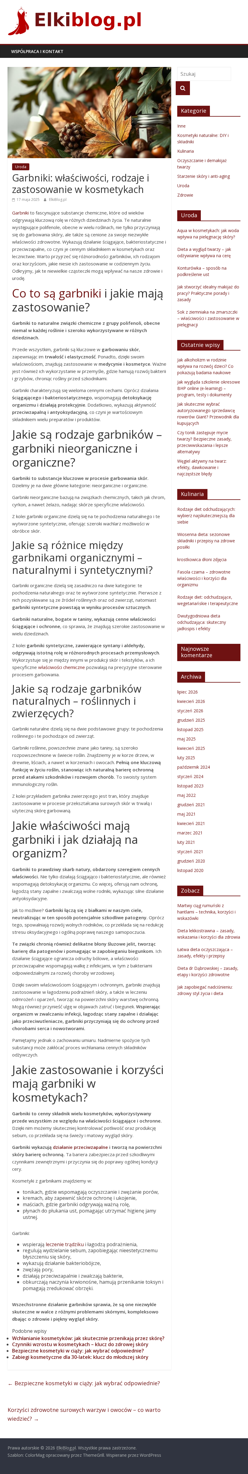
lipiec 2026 (187, 692)
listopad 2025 (190, 729)
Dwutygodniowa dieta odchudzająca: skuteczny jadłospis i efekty (201, 622)
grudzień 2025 (191, 720)
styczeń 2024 (190, 776)
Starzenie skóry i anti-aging (203, 176)
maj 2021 (186, 814)
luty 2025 (186, 757)
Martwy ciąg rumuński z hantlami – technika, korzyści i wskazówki (206, 912)
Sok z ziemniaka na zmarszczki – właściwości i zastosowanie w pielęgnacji (208, 318)
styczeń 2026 (190, 711)
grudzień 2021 (191, 804)
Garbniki (20, 213)
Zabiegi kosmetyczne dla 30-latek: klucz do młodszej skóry (80, 1357)
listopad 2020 (190, 870)
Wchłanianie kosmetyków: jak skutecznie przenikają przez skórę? (88, 1338)
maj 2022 (186, 795)
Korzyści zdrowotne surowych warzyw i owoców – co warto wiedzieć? (84, 1414)
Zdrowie (185, 195)
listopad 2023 (190, 786)
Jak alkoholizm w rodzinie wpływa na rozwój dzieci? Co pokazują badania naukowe (205, 366)
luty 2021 (186, 842)
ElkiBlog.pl (58, 199)
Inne (181, 126)
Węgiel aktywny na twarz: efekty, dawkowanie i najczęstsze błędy (202, 467)
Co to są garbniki (56, 293)
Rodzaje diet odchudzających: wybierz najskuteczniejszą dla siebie (206, 515)
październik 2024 (193, 767)
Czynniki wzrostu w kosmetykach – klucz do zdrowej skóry (80, 1344)
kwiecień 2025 (191, 748)
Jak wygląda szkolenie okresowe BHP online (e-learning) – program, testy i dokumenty (208, 388)
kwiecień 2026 (191, 701)
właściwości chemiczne (61, 667)
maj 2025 (186, 739)
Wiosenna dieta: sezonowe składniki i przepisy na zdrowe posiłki (206, 540)
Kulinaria (185, 151)
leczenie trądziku (65, 1244)
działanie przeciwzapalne (80, 1147)
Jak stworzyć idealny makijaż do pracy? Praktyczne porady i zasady (208, 293)
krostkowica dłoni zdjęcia (202, 559)
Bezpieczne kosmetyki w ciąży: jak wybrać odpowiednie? (78, 1350)
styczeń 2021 (190, 851)
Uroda (20, 166)
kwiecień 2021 (191, 823)
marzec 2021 (190, 833)
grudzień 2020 (191, 861)
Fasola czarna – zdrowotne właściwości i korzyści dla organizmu (203, 578)
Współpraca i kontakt (37, 51)
